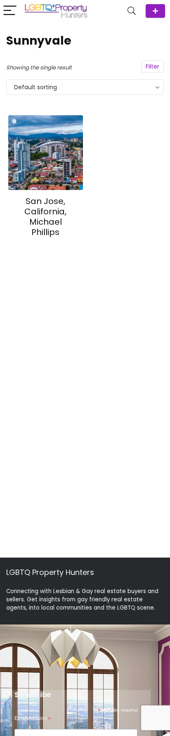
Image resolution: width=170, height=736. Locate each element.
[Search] (132, 11)
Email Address (32, 718)
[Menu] (10, 11)
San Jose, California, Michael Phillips (45, 216)
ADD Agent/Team (155, 11)
